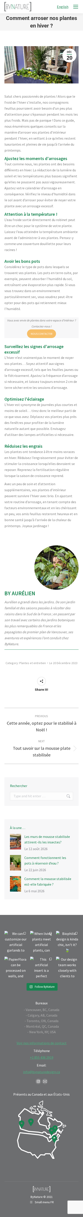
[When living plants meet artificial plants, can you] (41, 942)
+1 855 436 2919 (41, 1057)
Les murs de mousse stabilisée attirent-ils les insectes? (47, 839)
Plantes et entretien (32, 663)
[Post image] (15, 841)
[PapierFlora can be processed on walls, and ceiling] (15, 968)
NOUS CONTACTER (41, 333)
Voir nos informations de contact (42, 1043)
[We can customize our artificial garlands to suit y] (15, 942)
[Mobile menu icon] (76, 7)
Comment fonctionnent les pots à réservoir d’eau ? (45, 860)
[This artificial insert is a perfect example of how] (41, 968)
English (62, 6)
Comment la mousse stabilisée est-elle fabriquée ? (47, 882)
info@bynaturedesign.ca (41, 1072)
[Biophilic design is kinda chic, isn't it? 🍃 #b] (67, 942)
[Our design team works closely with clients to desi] (67, 968)
